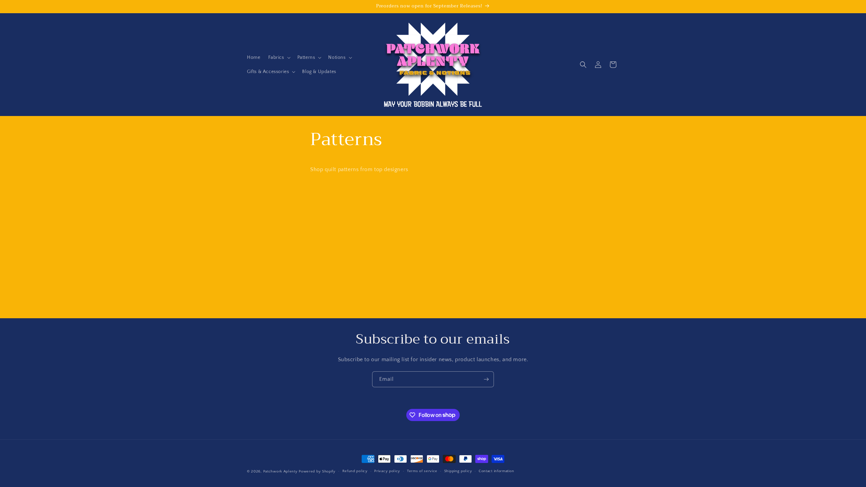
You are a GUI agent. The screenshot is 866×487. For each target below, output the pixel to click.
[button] (278, 57)
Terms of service (422, 471)
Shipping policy (458, 471)
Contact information (496, 471)
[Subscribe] (486, 379)
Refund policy (355, 471)
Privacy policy (387, 471)
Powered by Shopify (317, 471)
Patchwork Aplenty (280, 471)
